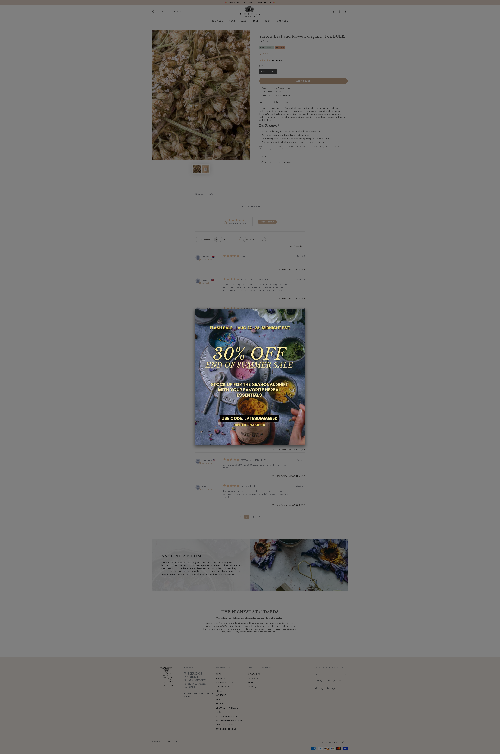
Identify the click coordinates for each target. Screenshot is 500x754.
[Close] (305, 308)
